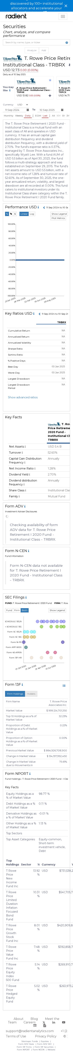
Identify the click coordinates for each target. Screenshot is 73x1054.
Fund (9, 610)
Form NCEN (39, 1049)
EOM (38, 115)
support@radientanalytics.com (30, 1031)
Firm (17, 610)
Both (24, 610)
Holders (31, 693)
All (53, 115)
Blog (34, 1019)
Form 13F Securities (44, 1047)
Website (51, 1049)
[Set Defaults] (69, 65)
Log (32, 213)
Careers (29, 1022)
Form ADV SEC (44, 1044)
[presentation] (17, 89)
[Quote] (11, 214)
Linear (24, 213)
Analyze (31, 50)
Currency (8, 104)
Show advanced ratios (23, 397)
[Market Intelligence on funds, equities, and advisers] (16, 16)
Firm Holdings (15, 693)
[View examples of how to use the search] (67, 42)
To (33, 109)
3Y (68, 115)
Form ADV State (26, 1044)
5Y (63, 115)
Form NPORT (23, 1049)
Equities (45, 1041)
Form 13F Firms (24, 1047)
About (19, 1019)
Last (45, 115)
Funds (35, 1041)
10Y (59, 115)
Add (43, 50)
